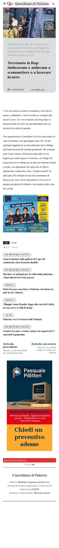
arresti (13, 243)
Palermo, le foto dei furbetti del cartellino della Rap (15, 351)
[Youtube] (33, 464)
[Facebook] (19, 101)
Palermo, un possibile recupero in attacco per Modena (46, 350)
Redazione (19, 90)
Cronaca (9, 285)
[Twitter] (26, 101)
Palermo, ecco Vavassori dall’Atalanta (22, 319)
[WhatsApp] (40, 101)
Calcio (8, 315)
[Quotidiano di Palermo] (28, 4)
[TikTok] (28, 464)
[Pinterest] (33, 101)
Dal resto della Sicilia (17, 255)
